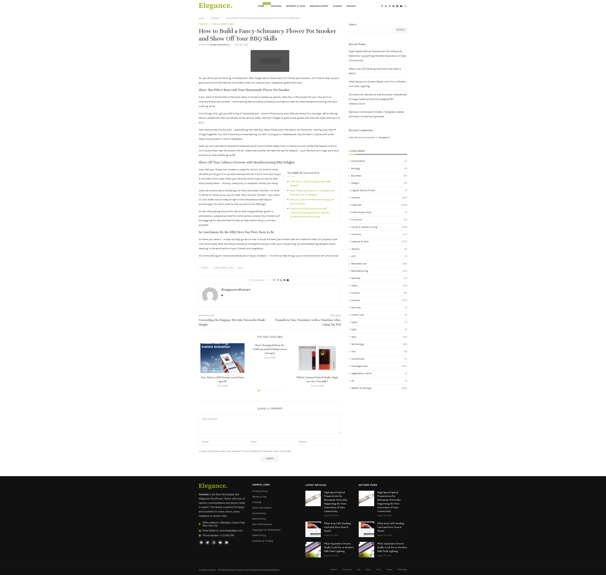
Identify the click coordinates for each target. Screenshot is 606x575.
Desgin (379, 182)
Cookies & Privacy (262, 541)
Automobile (379, 160)
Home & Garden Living (223, 268)
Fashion (351, 6)
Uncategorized (379, 366)
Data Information (262, 507)
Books (334, 569)
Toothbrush (379, 358)
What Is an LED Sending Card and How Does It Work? (337, 527)
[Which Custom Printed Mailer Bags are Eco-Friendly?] (317, 358)
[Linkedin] (397, 6)
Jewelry (379, 248)
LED (379, 256)
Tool (379, 351)
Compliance (259, 513)
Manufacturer (379, 263)
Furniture (379, 219)
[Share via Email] (288, 280)
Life (358, 569)
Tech (379, 336)
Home (262, 5)
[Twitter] (385, 6)
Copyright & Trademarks (266, 530)
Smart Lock (379, 314)
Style (379, 329)
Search (352, 24)
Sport (379, 322)
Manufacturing (319, 6)
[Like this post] (274, 280)
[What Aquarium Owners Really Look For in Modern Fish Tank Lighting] (313, 549)
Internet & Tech (295, 6)
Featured (276, 6)
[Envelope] (226, 542)
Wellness (402, 569)
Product (379, 292)
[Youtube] (401, 6)
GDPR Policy (259, 519)
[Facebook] (382, 6)
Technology (379, 344)
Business (379, 175)
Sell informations (262, 524)
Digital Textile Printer (379, 190)
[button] (204, 369)
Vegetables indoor (379, 373)
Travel (389, 569)
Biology (379, 168)
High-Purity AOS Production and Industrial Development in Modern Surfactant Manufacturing (310, 212)
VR (379, 380)
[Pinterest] (393, 6)
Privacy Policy (260, 491)
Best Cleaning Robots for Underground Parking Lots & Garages (270, 349)
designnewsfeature (220, 44)
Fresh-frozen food (379, 212)
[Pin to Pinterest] (284, 280)
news (240, 268)
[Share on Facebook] (278, 280)
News (379, 285)
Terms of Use (259, 496)
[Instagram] (390, 6)
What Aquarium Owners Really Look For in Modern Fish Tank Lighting (339, 547)
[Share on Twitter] (281, 280)
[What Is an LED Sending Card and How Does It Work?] (313, 529)
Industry (379, 234)
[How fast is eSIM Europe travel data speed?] (222, 358)
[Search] (405, 6)
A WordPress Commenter (362, 137)
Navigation (384, 137)
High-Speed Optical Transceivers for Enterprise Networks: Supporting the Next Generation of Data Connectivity (377, 56)
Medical (379, 278)
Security (379, 307)
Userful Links (261, 484)
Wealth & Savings (379, 387)
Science (337, 6)
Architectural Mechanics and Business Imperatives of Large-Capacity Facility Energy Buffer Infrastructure (378, 99)
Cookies (256, 502)
